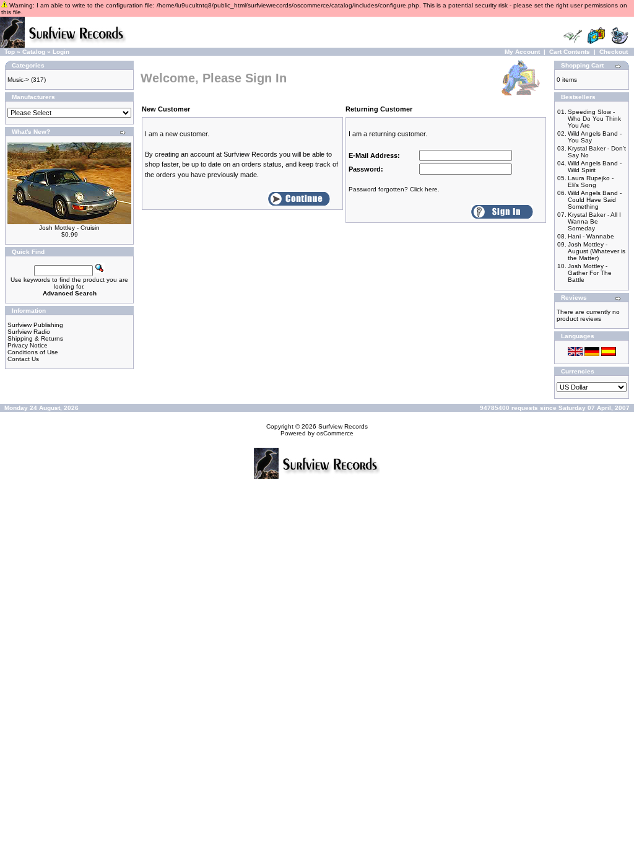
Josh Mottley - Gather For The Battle (590, 273)
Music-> (18, 79)
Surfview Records (343, 426)
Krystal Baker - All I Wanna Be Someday (594, 221)
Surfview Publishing (35, 324)
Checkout (613, 51)
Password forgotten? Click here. (394, 189)
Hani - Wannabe (591, 236)
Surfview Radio (28, 331)
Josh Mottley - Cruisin (69, 227)
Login (61, 51)
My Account (522, 51)
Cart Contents (569, 51)
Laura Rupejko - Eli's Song (591, 181)
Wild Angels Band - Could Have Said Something (595, 200)
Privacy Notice (27, 345)
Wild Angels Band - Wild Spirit (595, 166)
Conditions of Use (32, 352)
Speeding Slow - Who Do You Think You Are (594, 118)
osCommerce (335, 433)
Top (9, 51)
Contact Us (23, 358)
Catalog (33, 51)
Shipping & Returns (35, 338)
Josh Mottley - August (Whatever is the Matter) (596, 251)
